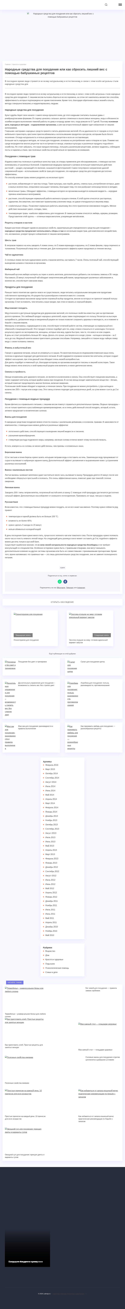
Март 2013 (50, 854)
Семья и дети (51, 972)
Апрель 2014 (51, 799)
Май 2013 (49, 846)
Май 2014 (49, 795)
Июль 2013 (50, 837)
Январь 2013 (51, 863)
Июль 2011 (50, 910)
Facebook (65, 582)
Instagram (81, 588)
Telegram (69, 588)
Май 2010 (49, 935)
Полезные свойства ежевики (17, 1083)
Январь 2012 (51, 897)
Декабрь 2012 (51, 867)
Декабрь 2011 (51, 901)
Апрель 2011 (51, 922)
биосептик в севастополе (76, 1294)
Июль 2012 (50, 880)
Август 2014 (50, 782)
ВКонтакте (61, 588)
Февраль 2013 (51, 859)
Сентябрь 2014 (52, 778)
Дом (47, 955)
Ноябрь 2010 (51, 931)
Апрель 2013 (51, 850)
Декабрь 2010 (51, 927)
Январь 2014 (51, 812)
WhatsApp (60, 582)
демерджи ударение (59, 1294)
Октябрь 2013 (51, 825)
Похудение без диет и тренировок (32, 662)
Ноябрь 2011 (51, 905)
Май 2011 (49, 918)
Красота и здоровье (54, 959)
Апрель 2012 (51, 893)
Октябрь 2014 (51, 773)
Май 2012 (49, 888)
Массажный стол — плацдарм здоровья (95, 1050)
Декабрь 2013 (51, 816)
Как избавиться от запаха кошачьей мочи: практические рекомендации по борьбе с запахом (96, 1118)
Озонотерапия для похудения (26, 640)
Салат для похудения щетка (93, 662)
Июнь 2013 (50, 842)
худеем (62, 567)
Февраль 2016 (51, 765)
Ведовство (50, 951)
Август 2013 (50, 833)
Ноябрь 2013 (51, 820)
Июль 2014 (50, 786)
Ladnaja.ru (17, 5)
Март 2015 (50, 769)
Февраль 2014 (51, 807)
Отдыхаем (50, 964)
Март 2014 (50, 803)
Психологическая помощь (57, 968)
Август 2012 (50, 876)
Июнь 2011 (50, 914)
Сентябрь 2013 (52, 829)
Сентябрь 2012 (52, 871)
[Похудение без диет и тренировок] (27, 1195)
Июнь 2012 (50, 884)
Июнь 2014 (50, 791)
